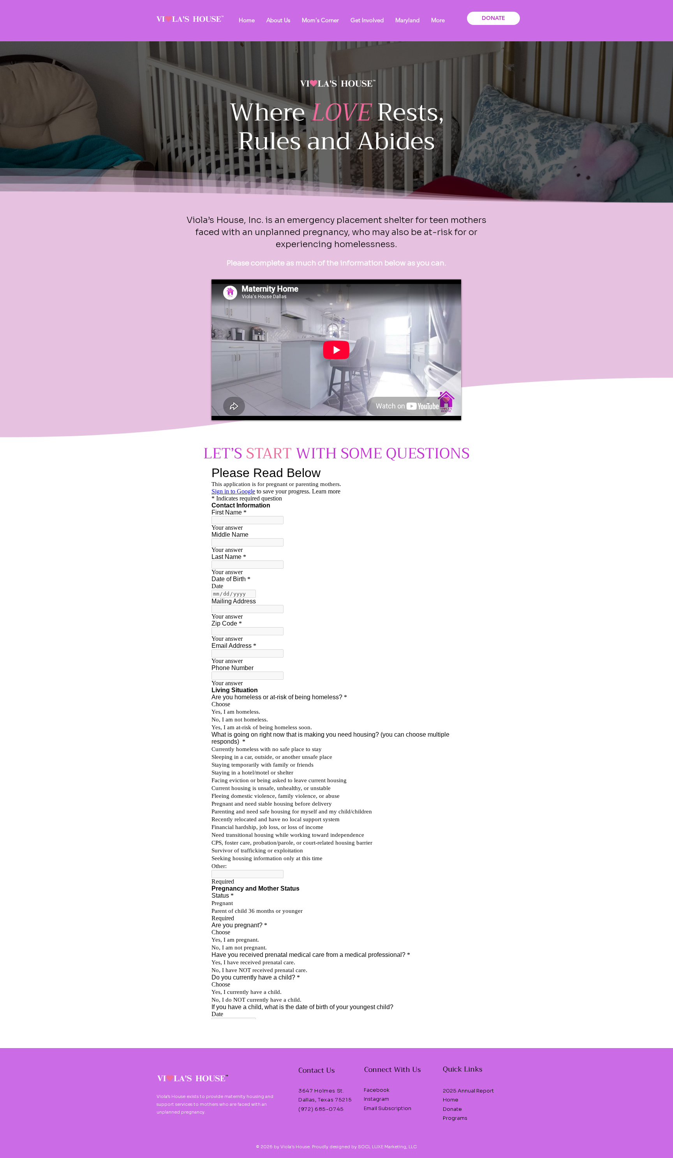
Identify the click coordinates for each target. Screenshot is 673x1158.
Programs (455, 1118)
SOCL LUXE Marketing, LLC (387, 1146)
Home (450, 1099)
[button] (278, 20)
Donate (452, 1109)
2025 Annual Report (468, 1090)
